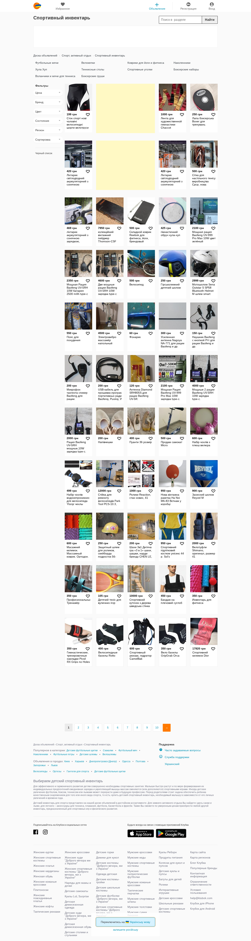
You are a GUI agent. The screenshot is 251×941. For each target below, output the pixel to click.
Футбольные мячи (46, 62)
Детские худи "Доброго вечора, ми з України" (78, 915)
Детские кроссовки (171, 898)
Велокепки (88, 62)
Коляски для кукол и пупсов (172, 864)
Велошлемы (109, 754)
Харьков (79, 761)
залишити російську (125, 929)
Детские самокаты (76, 891)
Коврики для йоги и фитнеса (145, 62)
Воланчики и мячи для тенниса (55, 76)
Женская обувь (43, 876)
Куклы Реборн (168, 852)
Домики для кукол (107, 857)
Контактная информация (198, 875)
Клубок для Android (202, 908)
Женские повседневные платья (42, 898)
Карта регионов (200, 857)
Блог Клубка (198, 862)
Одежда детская (106, 874)
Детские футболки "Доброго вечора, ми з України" (109, 898)
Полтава (140, 761)
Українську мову (140, 922)
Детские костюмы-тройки (107, 881)
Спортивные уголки (139, 69)
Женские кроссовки (77, 852)
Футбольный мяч (127, 750)
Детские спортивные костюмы (172, 910)
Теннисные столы (92, 69)
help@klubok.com (201, 898)
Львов (54, 765)
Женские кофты (43, 906)
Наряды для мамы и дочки (78, 884)
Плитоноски (40, 889)
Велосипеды (40, 771)
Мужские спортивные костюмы (141, 864)
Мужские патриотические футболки (137, 873)
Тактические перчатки (135, 892)
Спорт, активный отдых (76, 55)
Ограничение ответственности (200, 883)
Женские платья (43, 865)
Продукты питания (171, 857)
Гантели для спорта (78, 771)
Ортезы (57, 771)
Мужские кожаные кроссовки (139, 884)
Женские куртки (43, 852)
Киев (67, 761)
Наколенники (182, 62)
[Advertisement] (125, 36)
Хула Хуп (41, 69)
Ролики (163, 884)
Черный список (43, 153)
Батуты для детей (170, 879)
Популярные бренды (203, 868)
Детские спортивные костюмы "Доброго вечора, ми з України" (109, 911)
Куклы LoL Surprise (77, 896)
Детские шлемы (88, 754)
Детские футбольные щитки (82, 750)
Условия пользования (198, 891)
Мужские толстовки (139, 906)
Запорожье (39, 765)
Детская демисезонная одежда (74, 904)
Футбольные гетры (63, 754)
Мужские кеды (136, 857)
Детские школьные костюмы (108, 889)
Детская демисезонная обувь (78, 925)
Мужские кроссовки (139, 852)
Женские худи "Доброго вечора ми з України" (77, 860)
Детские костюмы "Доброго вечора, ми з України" (109, 865)
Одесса (126, 761)
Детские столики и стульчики (76, 934)
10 (156, 727)
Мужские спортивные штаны (141, 900)
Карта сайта (198, 852)
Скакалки (108, 750)
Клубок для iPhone (202, 903)
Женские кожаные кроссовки (45, 883)
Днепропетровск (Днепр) (103, 761)
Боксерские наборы (186, 69)
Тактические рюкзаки (46, 911)
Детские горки (105, 852)
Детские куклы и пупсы (169, 872)
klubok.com (37, 6)
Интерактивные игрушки (169, 891)
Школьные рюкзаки (171, 903)
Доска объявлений (45, 55)
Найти (210, 19)
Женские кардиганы (46, 871)
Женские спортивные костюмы (47, 859)
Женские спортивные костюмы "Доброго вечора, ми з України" (78, 873)
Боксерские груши (93, 76)
